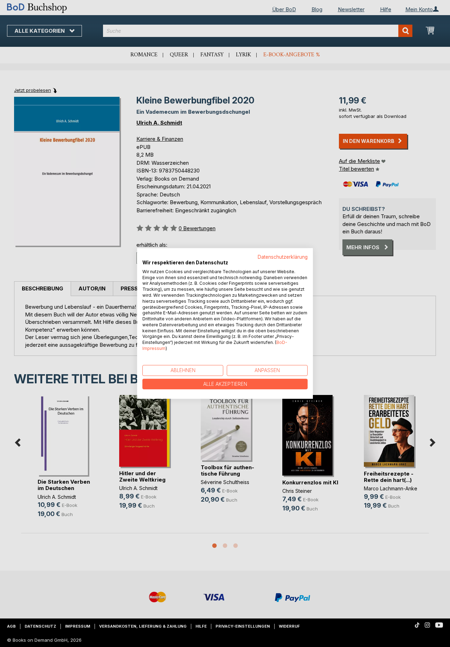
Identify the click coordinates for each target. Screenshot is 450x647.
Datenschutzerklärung (283, 257)
